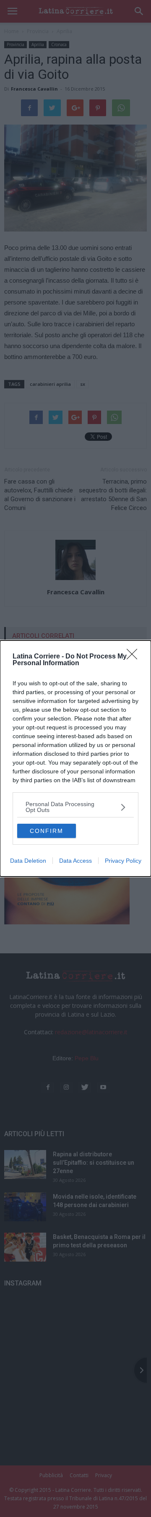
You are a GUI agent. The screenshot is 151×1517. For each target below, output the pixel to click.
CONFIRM (46, 830)
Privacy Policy (123, 860)
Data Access (75, 860)
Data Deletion (28, 860)
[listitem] (75, 807)
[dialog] (75, 758)
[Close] (135, 657)
